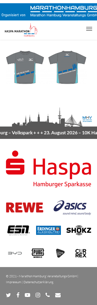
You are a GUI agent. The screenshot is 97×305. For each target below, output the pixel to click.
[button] (89, 28)
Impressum (13, 282)
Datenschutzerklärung (38, 282)
